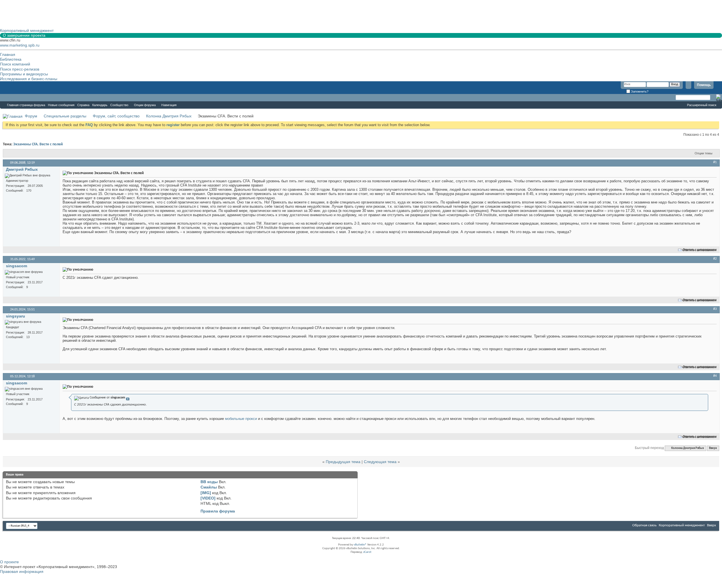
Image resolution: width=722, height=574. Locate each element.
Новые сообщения (61, 105)
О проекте (9, 562)
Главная (7, 54)
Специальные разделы (65, 116)
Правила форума (218, 511)
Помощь (704, 85)
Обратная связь (644, 525)
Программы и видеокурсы (24, 74)
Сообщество (119, 105)
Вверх (713, 448)
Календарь (99, 105)
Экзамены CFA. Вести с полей (38, 144)
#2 (715, 258)
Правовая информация (21, 571)
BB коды (209, 481)
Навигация (169, 105)
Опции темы (703, 153)
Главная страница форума (26, 105)
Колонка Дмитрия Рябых (168, 116)
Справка (83, 105)
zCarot (367, 552)
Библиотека (10, 59)
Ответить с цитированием (700, 249)
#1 (715, 162)
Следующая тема (380, 461)
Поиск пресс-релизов (19, 69)
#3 (715, 309)
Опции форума (145, 105)
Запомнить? (639, 91)
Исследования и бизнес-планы (28, 78)
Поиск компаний (15, 64)
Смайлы (209, 487)
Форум (11, 98)
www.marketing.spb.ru (19, 45)
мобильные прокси (241, 419)
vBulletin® (360, 544)
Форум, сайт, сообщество (116, 116)
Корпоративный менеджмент (682, 525)
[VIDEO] (208, 498)
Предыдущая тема (343, 461)
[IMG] (206, 492)
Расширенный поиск (701, 105)
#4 (715, 376)
